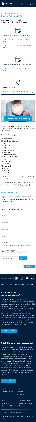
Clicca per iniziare (16, 252)
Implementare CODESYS (26, 403)
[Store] (25, 4)
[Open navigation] (33, 3)
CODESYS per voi (9, 381)
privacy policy (26, 245)
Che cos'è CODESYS (25, 400)
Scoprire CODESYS (9, 331)
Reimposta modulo (9, 258)
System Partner (21, 394)
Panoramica (29, 266)
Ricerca (4, 400)
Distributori (20, 392)
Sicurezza (22, 406)
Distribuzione (20, 389)
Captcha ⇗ (23, 253)
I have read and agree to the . (17, 245)
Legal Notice (5, 389)
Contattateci (5, 403)
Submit (22, 258)
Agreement (4, 242)
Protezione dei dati (7, 392)
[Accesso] (22, 4)
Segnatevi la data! (24, 39)
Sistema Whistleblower (8, 406)
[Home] (6, 3)
